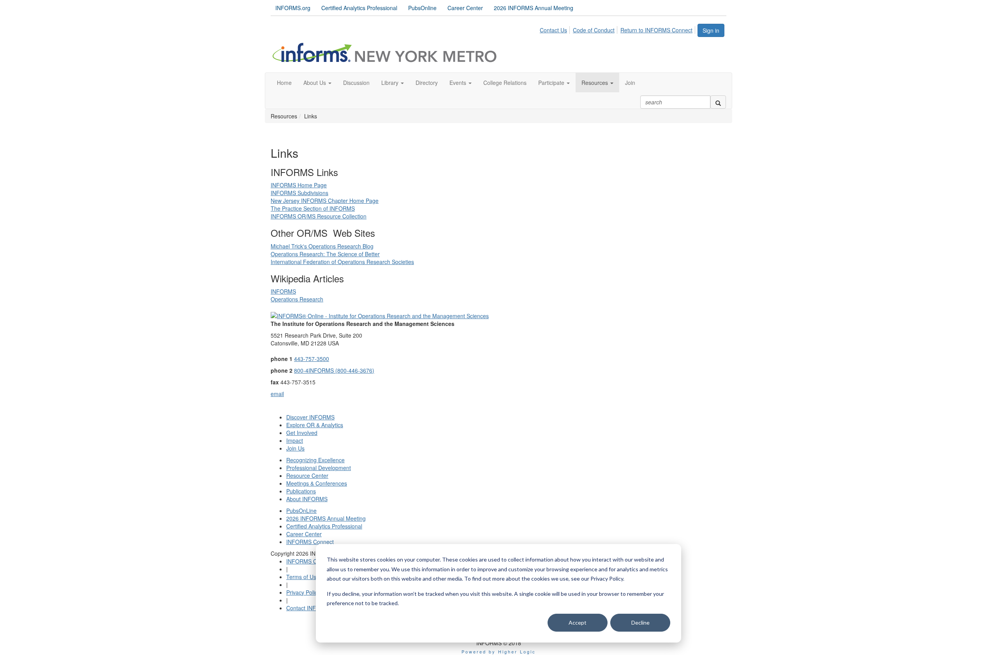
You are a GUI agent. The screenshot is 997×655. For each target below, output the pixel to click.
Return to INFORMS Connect (656, 30)
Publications (301, 491)
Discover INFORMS (310, 417)
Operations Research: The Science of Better (325, 254)
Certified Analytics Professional (359, 8)
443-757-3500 (311, 359)
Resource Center (307, 475)
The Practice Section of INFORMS (313, 208)
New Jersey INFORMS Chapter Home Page (325, 200)
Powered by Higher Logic (499, 651)
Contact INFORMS (309, 608)
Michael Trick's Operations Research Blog (322, 246)
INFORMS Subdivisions (299, 193)
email (277, 394)
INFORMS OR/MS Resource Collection (318, 216)
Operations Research (297, 299)
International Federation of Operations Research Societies (342, 262)
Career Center (465, 8)
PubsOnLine (301, 510)
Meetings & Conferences (316, 483)
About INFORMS (307, 499)
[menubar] (618, 29)
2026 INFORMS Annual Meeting (533, 8)
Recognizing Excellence (315, 460)
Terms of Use (302, 577)
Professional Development (318, 468)
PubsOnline (422, 8)
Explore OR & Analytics (314, 425)
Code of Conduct (594, 30)
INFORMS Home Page (299, 185)
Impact (294, 440)
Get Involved (301, 433)
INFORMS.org (292, 8)
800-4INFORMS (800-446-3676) (334, 370)
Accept (578, 622)
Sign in (711, 30)
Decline (640, 622)
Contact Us (553, 30)
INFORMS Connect (310, 542)
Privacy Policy (303, 592)
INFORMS (283, 291)
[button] (317, 82)
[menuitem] (555, 29)
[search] (718, 102)
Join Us (295, 448)
